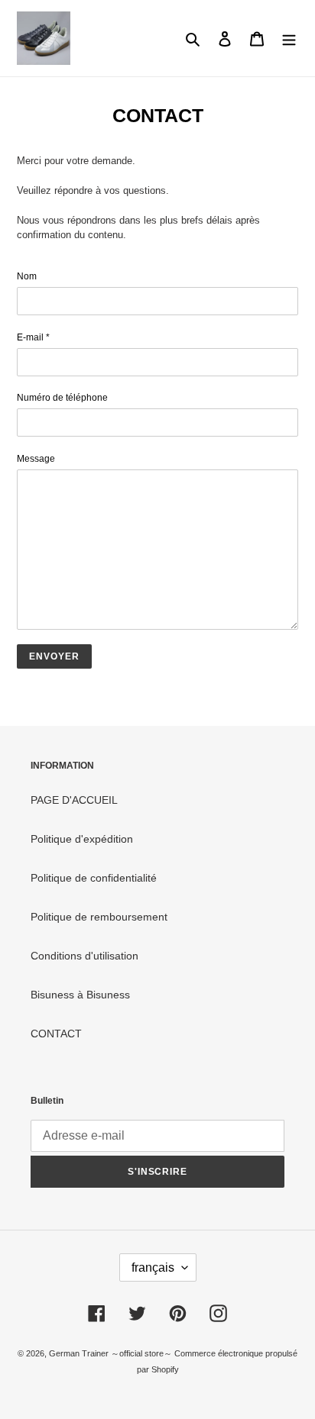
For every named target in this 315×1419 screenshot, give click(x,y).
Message (36, 458)
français (153, 1267)
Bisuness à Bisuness (80, 994)
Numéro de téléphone (62, 397)
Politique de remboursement (99, 917)
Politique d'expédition (82, 839)
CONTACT (56, 1033)
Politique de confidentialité (94, 878)
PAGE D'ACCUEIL (74, 800)
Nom (27, 276)
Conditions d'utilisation (84, 956)
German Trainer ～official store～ (111, 1353)
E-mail (33, 337)
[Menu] (289, 37)
